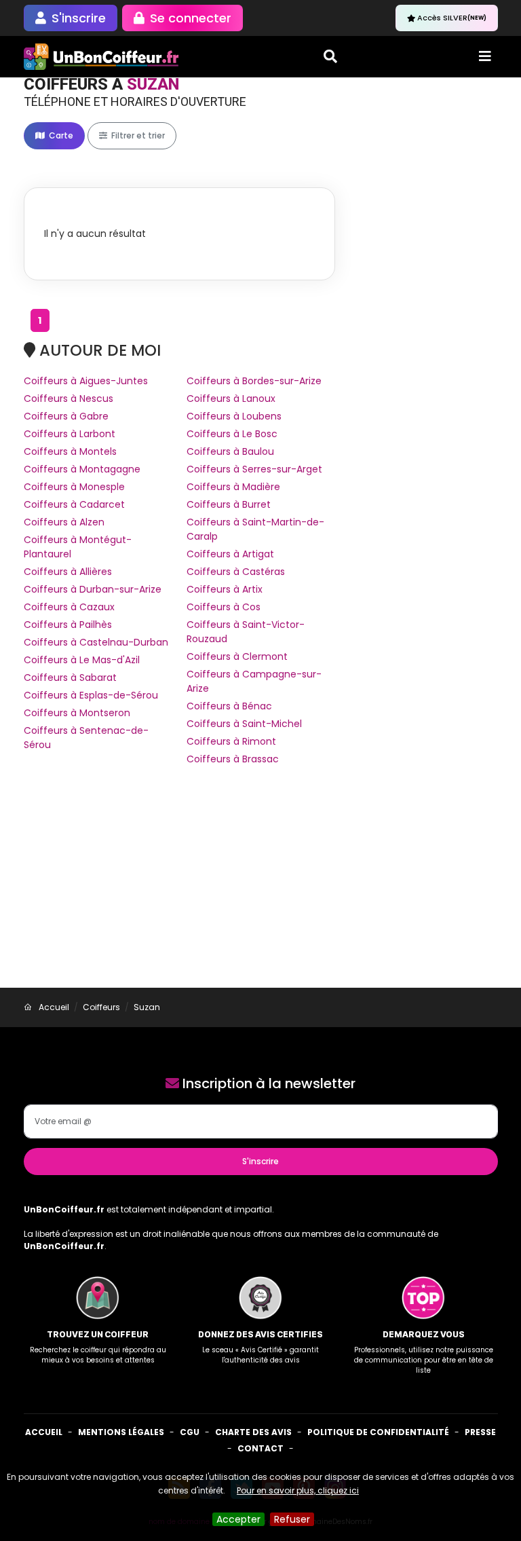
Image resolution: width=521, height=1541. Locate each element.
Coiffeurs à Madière (233, 487)
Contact (260, 1448)
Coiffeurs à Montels (70, 451)
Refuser (292, 1519)
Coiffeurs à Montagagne (82, 469)
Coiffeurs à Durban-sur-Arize (92, 589)
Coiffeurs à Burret (229, 504)
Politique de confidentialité (378, 1432)
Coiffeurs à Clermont (237, 656)
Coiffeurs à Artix (225, 589)
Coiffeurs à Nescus (68, 398)
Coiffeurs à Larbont (69, 434)
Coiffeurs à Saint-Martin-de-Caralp (255, 529)
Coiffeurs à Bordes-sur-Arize (254, 381)
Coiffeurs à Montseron (77, 713)
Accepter (238, 1519)
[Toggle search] (330, 56)
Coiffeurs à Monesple (74, 487)
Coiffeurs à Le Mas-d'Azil (82, 660)
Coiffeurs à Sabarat (70, 677)
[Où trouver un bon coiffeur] (102, 57)
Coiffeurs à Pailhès (68, 624)
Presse (480, 1432)
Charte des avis (253, 1432)
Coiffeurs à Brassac (233, 759)
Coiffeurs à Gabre (66, 416)
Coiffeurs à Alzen (64, 522)
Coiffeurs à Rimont (231, 741)
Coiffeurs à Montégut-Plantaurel (78, 547)
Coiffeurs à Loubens (234, 416)
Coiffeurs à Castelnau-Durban (96, 642)
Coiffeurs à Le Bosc (232, 434)
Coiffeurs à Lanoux (231, 398)
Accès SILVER (451, 17)
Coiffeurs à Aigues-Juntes (86, 381)
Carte (60, 135)
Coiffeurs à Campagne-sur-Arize (254, 681)
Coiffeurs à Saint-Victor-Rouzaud (246, 632)
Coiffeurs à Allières (68, 571)
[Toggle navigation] (485, 56)
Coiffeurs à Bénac (229, 706)
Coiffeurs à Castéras (236, 571)
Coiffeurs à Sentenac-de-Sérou (86, 737)
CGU (189, 1432)
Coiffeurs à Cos (223, 607)
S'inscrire (260, 1161)
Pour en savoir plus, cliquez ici (298, 1490)
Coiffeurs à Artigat (230, 554)
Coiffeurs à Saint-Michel (244, 723)
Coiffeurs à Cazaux (69, 607)
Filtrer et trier (137, 135)
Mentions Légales (121, 1432)
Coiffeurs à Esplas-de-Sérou (91, 695)
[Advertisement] (260, 886)
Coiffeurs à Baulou (230, 451)
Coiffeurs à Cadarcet (74, 504)
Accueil (43, 1432)
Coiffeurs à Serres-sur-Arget (254, 469)
